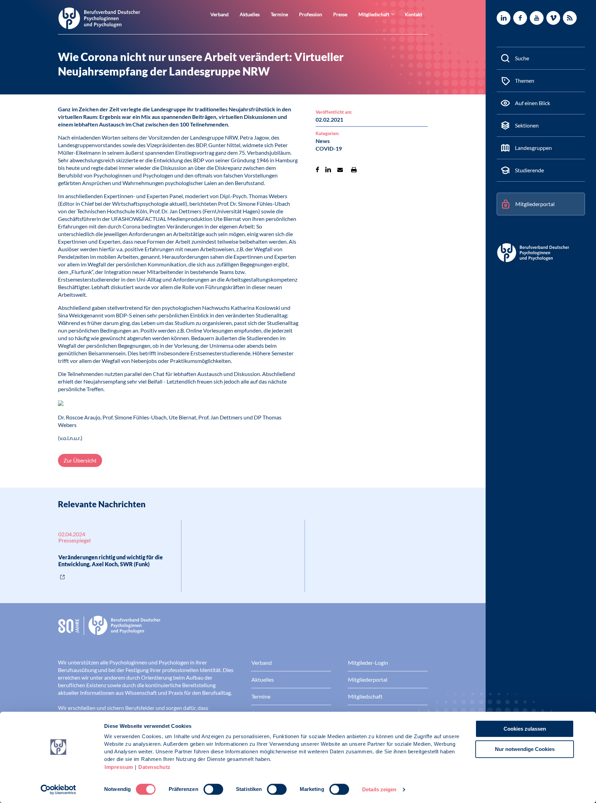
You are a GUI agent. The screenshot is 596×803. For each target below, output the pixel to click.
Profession (310, 14)
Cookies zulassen (525, 729)
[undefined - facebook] (520, 18)
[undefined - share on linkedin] (328, 169)
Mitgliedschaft (373, 14)
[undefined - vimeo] (553, 18)
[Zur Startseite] (99, 17)
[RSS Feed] (570, 18)
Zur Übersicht (80, 460)
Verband (219, 14)
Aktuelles (250, 14)
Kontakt (413, 14)
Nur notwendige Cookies (525, 749)
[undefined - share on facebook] (317, 169)
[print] (354, 169)
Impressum (119, 767)
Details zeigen (379, 789)
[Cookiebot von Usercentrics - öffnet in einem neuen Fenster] (58, 789)
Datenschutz (154, 767)
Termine (279, 14)
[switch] (213, 789)
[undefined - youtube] (537, 18)
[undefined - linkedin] (503, 18)
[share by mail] (340, 169)
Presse (340, 14)
